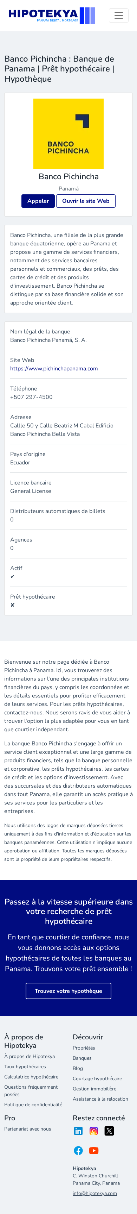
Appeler (38, 201)
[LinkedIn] (78, 1133)
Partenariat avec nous (27, 1129)
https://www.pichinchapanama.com (54, 369)
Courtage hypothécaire (97, 1078)
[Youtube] (93, 1153)
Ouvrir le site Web (86, 201)
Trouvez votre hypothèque (68, 991)
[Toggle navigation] (119, 15)
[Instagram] (93, 1133)
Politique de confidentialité (33, 1104)
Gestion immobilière (94, 1088)
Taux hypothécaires (25, 1066)
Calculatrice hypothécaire (31, 1077)
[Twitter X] (109, 1133)
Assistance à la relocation (100, 1099)
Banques (82, 1058)
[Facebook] (78, 1153)
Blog (78, 1068)
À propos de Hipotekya (29, 1056)
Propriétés (84, 1048)
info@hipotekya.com (95, 1193)
